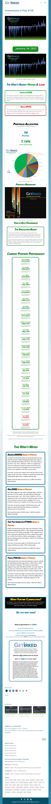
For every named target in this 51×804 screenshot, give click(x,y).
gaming (14, 784)
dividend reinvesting (24, 782)
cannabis (37, 780)
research (41, 787)
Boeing (27, 780)
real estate (32, 787)
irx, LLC (26, 802)
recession (37, 787)
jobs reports (7, 787)
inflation (35, 784)
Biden (15, 780)
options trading (19, 787)
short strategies (16, 789)
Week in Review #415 (10, 753)
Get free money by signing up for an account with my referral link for (25, 630)
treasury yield (19, 792)
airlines (11, 780)
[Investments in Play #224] (39, 710)
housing (31, 784)
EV (43, 782)
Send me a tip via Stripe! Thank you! (25, 628)
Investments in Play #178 (10, 714)
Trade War (14, 792)
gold (21, 784)
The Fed (39, 789)
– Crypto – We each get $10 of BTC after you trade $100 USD (23, 767)
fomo (10, 784)
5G (5, 780)
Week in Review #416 (10, 750)
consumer (7, 782)
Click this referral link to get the (25, 635)
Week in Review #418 (10, 745)
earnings (30, 782)
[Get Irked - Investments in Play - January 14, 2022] (25, 77)
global (18, 784)
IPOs (39, 784)
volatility (29, 792)
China (42, 780)
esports (40, 782)
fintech (6, 784)
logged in (14, 728)
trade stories (7, 792)
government (26, 784)
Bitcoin (23, 780)
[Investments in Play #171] (25, 710)
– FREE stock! (11, 764)
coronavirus (13, 782)
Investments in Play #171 (24, 714)
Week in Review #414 (10, 755)
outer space (26, 787)
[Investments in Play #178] (11, 710)
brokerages (32, 780)
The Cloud (35, 789)
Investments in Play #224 (38, 714)
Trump (25, 792)
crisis (17, 782)
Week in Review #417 (10, 748)
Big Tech (19, 780)
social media (23, 789)
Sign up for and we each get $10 (25, 633)
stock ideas (29, 789)
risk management (8, 789)
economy (35, 782)
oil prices (13, 787)
